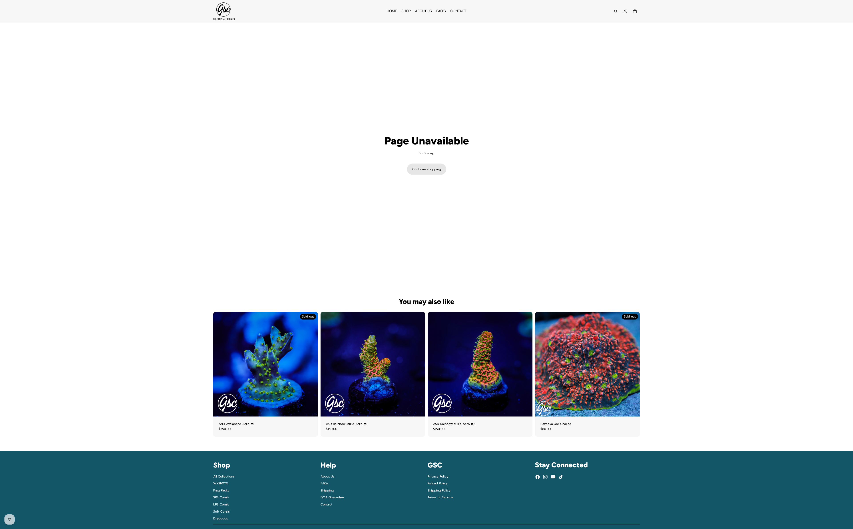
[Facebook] (537, 477)
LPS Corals (221, 504)
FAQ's (325, 483)
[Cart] (635, 11)
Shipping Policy (439, 490)
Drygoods (220, 518)
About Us (328, 476)
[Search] (616, 11)
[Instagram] (545, 477)
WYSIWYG (220, 483)
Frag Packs (221, 490)
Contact (326, 504)
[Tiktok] (561, 477)
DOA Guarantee (332, 497)
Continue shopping (426, 169)
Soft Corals (221, 511)
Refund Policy (438, 483)
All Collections (224, 476)
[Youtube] (553, 477)
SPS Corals (221, 497)
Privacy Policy (438, 476)
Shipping (327, 490)
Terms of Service (440, 497)
